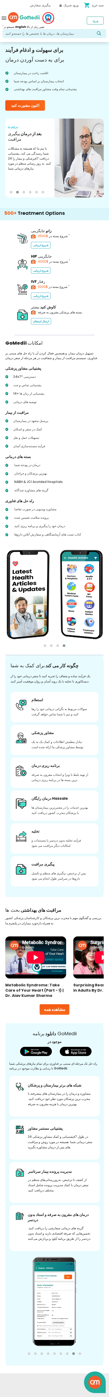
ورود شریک (71, 5)
